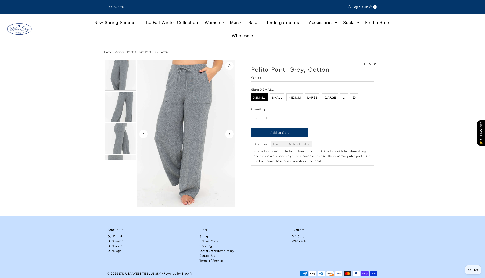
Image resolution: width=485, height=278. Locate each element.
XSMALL (259, 97)
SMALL (277, 97)
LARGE (312, 97)
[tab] (261, 144)
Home (108, 52)
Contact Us (207, 256)
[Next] (229, 134)
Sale (254, 22)
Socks (350, 22)
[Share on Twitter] (370, 64)
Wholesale (242, 35)
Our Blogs (114, 251)
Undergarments (284, 22)
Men (235, 22)
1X (344, 97)
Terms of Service (211, 260)
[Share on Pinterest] (375, 64)
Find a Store (378, 22)
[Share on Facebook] (365, 64)
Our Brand (114, 236)
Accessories (322, 22)
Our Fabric (114, 246)
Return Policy (208, 241)
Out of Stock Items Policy (216, 251)
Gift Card (298, 236)
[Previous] (143, 134)
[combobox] (174, 7)
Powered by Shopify (178, 273)
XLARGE (330, 97)
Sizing (203, 236)
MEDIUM (295, 97)
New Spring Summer (115, 22)
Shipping (205, 246)
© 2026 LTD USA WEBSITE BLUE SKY (134, 273)
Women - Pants (124, 52)
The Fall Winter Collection (171, 22)
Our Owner (115, 241)
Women (213, 22)
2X (354, 97)
